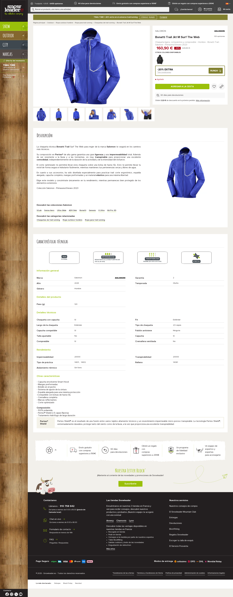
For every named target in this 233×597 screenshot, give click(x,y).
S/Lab (39, 210)
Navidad (78, 583)
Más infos (110, 549)
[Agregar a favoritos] (214, 86)
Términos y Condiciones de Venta (150, 573)
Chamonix (121, 521)
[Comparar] (221, 86)
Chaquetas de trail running (104, 23)
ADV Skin (73, 210)
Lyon (131, 521)
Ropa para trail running (83, 23)
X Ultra (101, 210)
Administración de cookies (195, 573)
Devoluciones (175, 523)
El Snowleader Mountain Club (182, 512)
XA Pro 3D (111, 210)
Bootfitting (174, 529)
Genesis (92, 210)
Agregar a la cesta (182, 86)
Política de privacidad (174, 573)
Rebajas (57, 583)
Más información (203, 101)
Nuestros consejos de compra (183, 506)
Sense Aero (49, 210)
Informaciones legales (216, 573)
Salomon (160, 31)
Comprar (163, 17)
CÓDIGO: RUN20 (148, 17)
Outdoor (50, 23)
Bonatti (83, 210)
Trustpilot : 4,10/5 (41, 4)
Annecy (110, 521)
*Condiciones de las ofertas (123, 573)
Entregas (173, 517)
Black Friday (67, 583)
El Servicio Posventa (178, 546)
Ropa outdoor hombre (64, 23)
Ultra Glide (61, 210)
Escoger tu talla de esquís (181, 540)
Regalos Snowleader (178, 535)
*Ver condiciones (164, 72)
